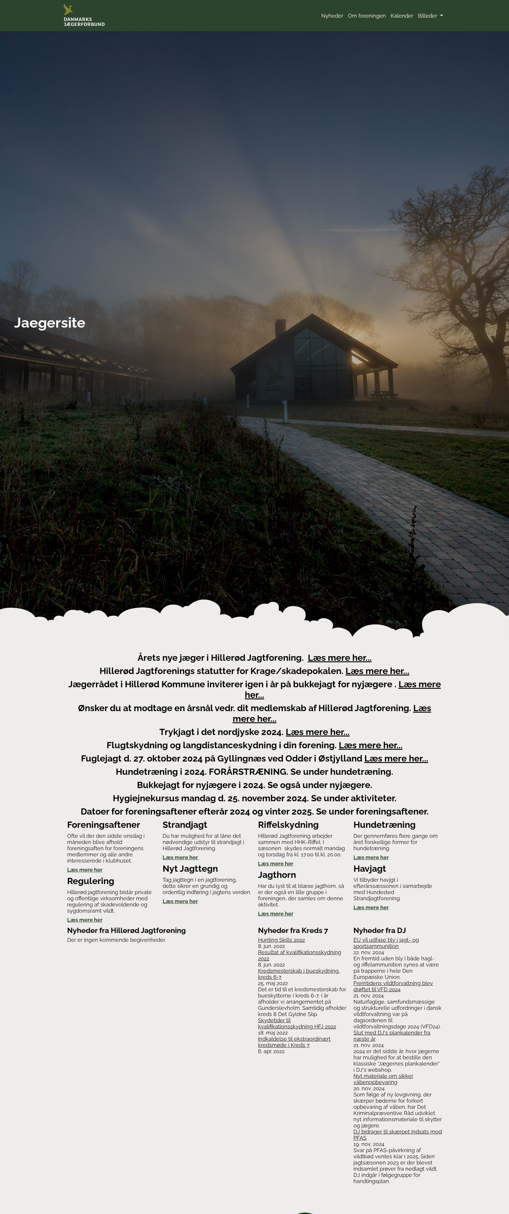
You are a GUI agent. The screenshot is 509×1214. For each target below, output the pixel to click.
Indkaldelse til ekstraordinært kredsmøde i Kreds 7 (294, 1042)
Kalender (402, 16)
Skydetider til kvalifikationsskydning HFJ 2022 (297, 1023)
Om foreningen (367, 16)
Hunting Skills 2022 (281, 940)
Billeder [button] (428, 16)
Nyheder (332, 16)
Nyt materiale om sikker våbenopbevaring (383, 1079)
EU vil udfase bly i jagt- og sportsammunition (386, 943)
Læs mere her (85, 870)
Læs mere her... (340, 658)
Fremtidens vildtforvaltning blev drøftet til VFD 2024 (393, 986)
